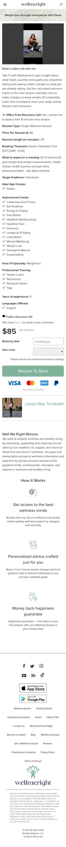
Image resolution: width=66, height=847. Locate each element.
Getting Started (44, 708)
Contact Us (19, 726)
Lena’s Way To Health (44, 404)
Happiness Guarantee (18, 717)
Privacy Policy (48, 752)
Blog (33, 734)
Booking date (10, 341)
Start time (8, 350)
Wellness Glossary (50, 734)
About (38, 717)
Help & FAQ (53, 717)
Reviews (47, 743)
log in (18, 322)
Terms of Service (33, 761)
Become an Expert (16, 734)
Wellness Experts (22, 708)
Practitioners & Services (24, 752)
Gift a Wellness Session (26, 743)
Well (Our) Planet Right (41, 726)
